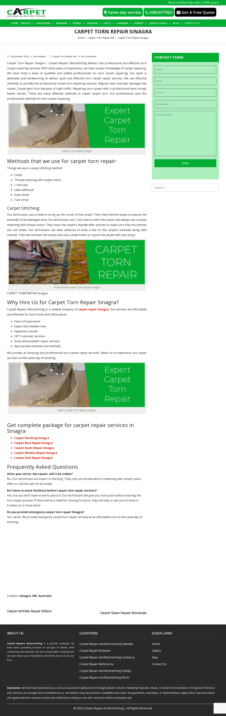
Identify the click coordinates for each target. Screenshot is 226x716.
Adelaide (92, 23)
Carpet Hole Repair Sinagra (33, 458)
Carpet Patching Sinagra (31, 438)
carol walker (39, 56)
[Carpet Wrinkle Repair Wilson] (102, 608)
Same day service (124, 12)
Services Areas (158, 23)
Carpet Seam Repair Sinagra (34, 448)
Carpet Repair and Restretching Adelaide (106, 644)
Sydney (77, 23)
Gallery (156, 651)
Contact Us (192, 23)
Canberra (122, 23)
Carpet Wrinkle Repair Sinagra (35, 453)
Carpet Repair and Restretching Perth (104, 677)
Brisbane (61, 23)
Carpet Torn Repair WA (101, 37)
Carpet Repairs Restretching (24, 643)
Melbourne (43, 23)
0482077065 (160, 12)
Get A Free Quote (197, 12)
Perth (107, 23)
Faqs (155, 657)
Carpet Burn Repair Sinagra (33, 443)
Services (25, 23)
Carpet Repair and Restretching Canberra (106, 657)
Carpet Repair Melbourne (96, 664)
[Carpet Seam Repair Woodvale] (76, 613)
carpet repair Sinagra (93, 309)
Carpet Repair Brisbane (95, 651)
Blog (176, 23)
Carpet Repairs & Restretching (104, 708)
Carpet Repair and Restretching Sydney (105, 671)
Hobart (139, 23)
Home (14, 23)
